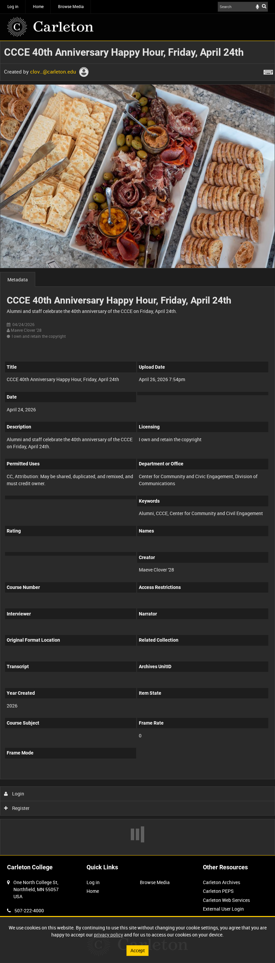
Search (264, 6)
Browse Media (71, 6)
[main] (137, 448)
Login (17, 793)
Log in (12, 6)
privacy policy (108, 934)
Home (38, 6)
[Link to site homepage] (50, 27)
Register (20, 808)
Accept (137, 950)
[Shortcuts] (268, 71)
